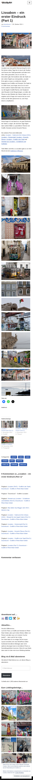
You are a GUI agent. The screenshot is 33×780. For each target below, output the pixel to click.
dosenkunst (7, 24)
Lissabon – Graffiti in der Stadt (15, 139)
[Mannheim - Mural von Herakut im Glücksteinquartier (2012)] (24, 761)
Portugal (19, 460)
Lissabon (5, 460)
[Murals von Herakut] (24, 745)
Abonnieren (6, 675)
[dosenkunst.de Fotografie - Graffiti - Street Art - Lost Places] (6, 2)
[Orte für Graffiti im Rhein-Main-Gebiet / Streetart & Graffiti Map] (24, 697)
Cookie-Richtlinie (19, 772)
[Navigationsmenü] (29, 2)
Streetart (14, 464)
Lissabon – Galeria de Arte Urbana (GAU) (18, 135)
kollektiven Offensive (16, 151)
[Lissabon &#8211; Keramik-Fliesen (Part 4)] (22, 424)
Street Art (5, 464)
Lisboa (21, 457)
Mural (12, 460)
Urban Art (23, 464)
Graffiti (13, 457)
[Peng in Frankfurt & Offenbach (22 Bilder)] (8, 745)
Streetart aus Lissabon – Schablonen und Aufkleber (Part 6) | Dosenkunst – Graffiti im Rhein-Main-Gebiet (15, 501)
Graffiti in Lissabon (6, 444)
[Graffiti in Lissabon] (7, 439)
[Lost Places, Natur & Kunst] (24, 713)
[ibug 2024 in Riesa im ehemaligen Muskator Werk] (8, 713)
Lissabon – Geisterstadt (8, 137)
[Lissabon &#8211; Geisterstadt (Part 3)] (7, 424)
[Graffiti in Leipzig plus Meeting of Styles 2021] (8, 697)
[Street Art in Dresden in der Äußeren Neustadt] (8, 761)
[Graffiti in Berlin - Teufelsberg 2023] (24, 729)
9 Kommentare (5, 26)
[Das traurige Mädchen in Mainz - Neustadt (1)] (8, 729)
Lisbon (27, 457)
